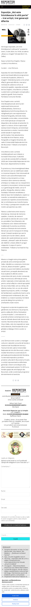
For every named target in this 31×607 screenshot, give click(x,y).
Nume (3, 491)
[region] (15, 592)
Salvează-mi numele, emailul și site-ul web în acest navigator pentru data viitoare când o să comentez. (15, 518)
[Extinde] (28, 30)
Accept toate (15, 595)
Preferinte (15, 599)
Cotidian (18, 24)
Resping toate (15, 603)
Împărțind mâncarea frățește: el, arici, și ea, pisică (15, 577)
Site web (4, 508)
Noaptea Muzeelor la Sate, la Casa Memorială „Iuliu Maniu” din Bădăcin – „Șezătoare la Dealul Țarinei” (16, 552)
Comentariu (5, 466)
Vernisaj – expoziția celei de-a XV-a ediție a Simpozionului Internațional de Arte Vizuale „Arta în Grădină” (16, 561)
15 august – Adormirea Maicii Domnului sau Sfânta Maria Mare (16, 567)
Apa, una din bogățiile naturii (14, 557)
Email (3, 499)
